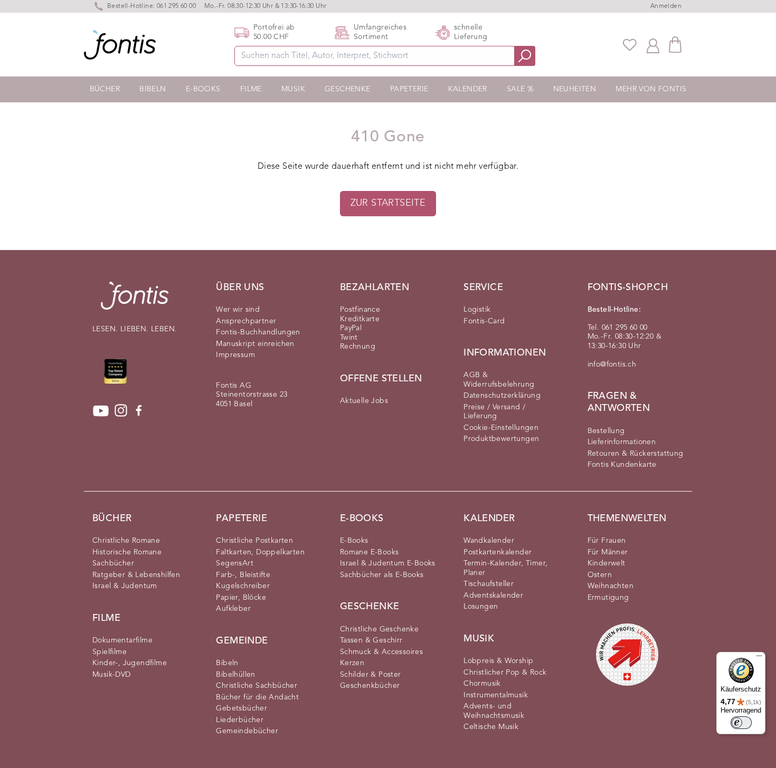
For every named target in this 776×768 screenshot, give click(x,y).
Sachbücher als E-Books (382, 575)
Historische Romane (127, 552)
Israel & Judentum (124, 586)
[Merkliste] (629, 45)
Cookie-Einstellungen (500, 427)
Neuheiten (575, 89)
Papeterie (409, 89)
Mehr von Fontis (651, 89)
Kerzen (352, 663)
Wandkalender (488, 540)
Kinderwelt (607, 563)
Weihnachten (610, 586)
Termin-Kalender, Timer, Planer (505, 568)
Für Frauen (607, 540)
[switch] (741, 722)
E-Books (203, 89)
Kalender (467, 89)
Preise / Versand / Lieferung (494, 412)
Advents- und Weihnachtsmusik (493, 711)
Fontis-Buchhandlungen (258, 332)
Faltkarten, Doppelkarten (260, 552)
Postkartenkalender (497, 552)
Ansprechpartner (246, 321)
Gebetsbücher (241, 708)
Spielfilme (109, 652)
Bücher (105, 89)
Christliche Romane (126, 540)
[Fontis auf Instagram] (120, 410)
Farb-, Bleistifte (243, 575)
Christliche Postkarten (254, 540)
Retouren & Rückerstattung (636, 453)
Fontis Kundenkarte (622, 464)
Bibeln (152, 89)
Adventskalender (493, 595)
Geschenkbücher (370, 685)
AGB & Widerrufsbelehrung (498, 379)
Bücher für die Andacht (257, 697)
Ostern (600, 575)
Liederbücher (239, 720)
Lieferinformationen (622, 442)
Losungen (480, 606)
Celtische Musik (490, 727)
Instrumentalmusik (495, 695)
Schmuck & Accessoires (381, 652)
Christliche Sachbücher (256, 685)
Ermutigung (608, 597)
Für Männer (608, 552)
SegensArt (234, 563)
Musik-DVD (111, 674)
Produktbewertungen (501, 439)
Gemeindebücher (247, 731)
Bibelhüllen (235, 674)
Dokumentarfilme (122, 640)
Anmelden (666, 6)
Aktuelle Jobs (364, 401)
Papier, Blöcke (241, 597)
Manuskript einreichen (255, 344)
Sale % (520, 89)
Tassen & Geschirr (371, 640)
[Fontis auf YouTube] (100, 410)
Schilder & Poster (370, 674)
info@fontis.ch (612, 364)
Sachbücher (113, 563)
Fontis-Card (484, 321)
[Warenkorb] (675, 44)
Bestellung (606, 431)
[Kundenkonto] (653, 44)
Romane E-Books (369, 552)
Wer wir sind (238, 309)
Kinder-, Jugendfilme (129, 663)
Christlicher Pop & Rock (504, 672)
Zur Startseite (388, 203)
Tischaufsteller (488, 584)
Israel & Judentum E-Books (388, 563)
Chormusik (482, 683)
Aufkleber (233, 608)
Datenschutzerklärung (502, 395)
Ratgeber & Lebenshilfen (136, 575)
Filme (251, 89)
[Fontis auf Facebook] (139, 410)
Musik (293, 89)
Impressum (235, 355)
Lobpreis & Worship (498, 661)
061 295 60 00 (176, 6)
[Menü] (759, 658)
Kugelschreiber (243, 586)
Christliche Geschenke (379, 629)
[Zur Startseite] (134, 301)
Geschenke (348, 89)
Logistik (476, 309)
